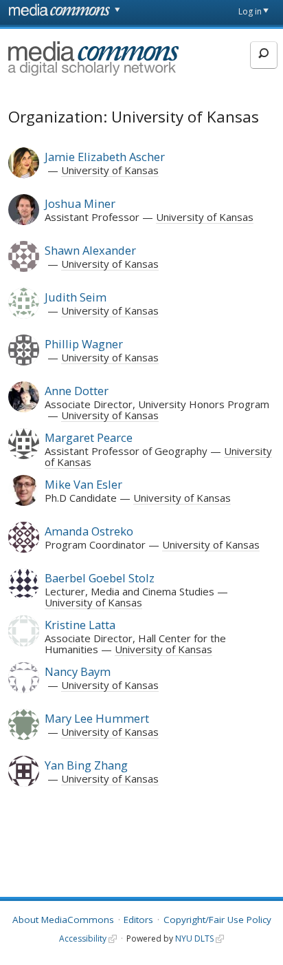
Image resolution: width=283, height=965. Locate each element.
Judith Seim (75, 297)
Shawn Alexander (90, 250)
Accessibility (82, 938)
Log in (250, 11)
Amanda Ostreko (89, 531)
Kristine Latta (80, 625)
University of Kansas (110, 170)
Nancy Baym (78, 671)
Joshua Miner (80, 203)
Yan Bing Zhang (86, 765)
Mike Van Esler (83, 484)
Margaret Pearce (89, 437)
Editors (138, 919)
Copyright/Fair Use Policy (217, 919)
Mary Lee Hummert (97, 718)
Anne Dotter (77, 391)
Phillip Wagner (84, 344)
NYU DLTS (194, 938)
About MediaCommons (63, 919)
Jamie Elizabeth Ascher (105, 157)
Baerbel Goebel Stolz (100, 578)
